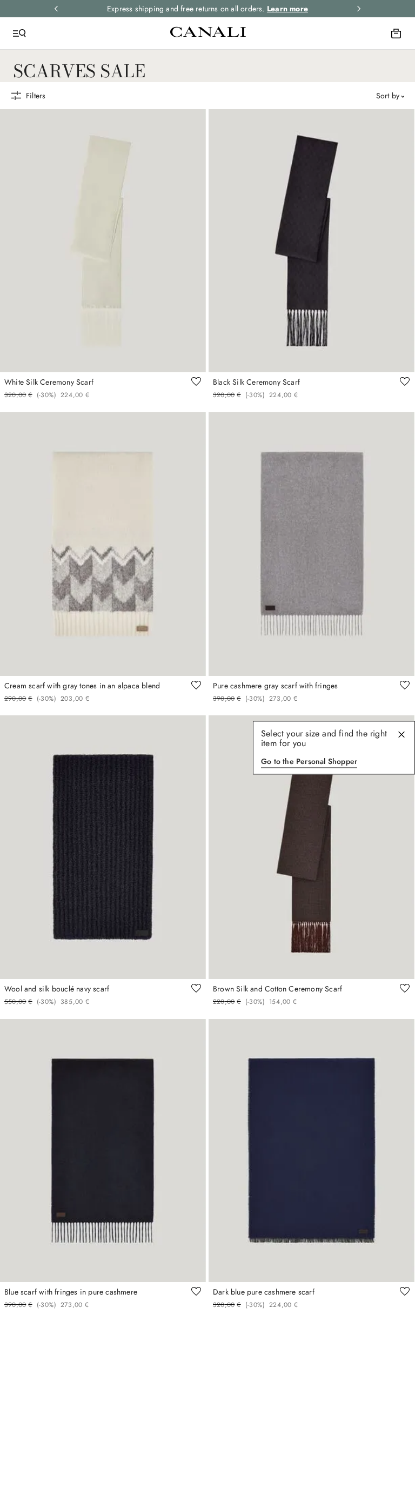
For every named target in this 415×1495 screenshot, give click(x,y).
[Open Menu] (19, 33)
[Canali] (208, 33)
